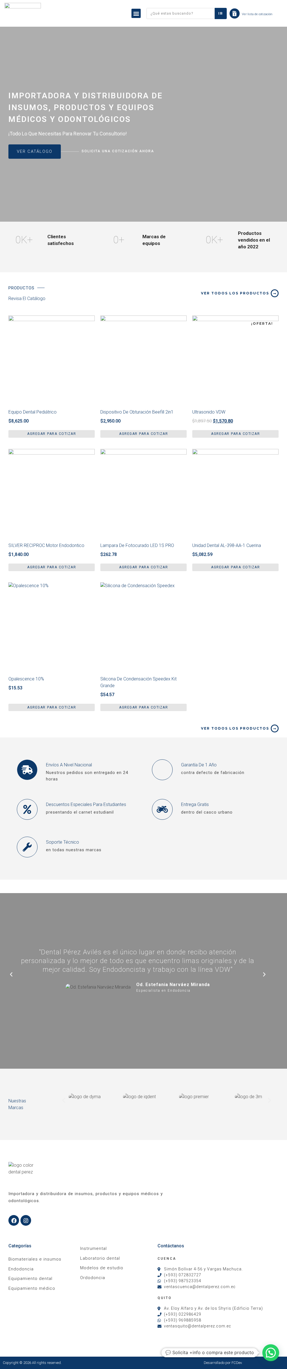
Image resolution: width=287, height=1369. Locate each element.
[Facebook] (13, 1220)
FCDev (237, 1363)
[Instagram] (25, 1220)
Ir (220, 13)
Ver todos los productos (235, 293)
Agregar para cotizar (51, 434)
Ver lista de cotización (257, 14)
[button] (136, 13)
